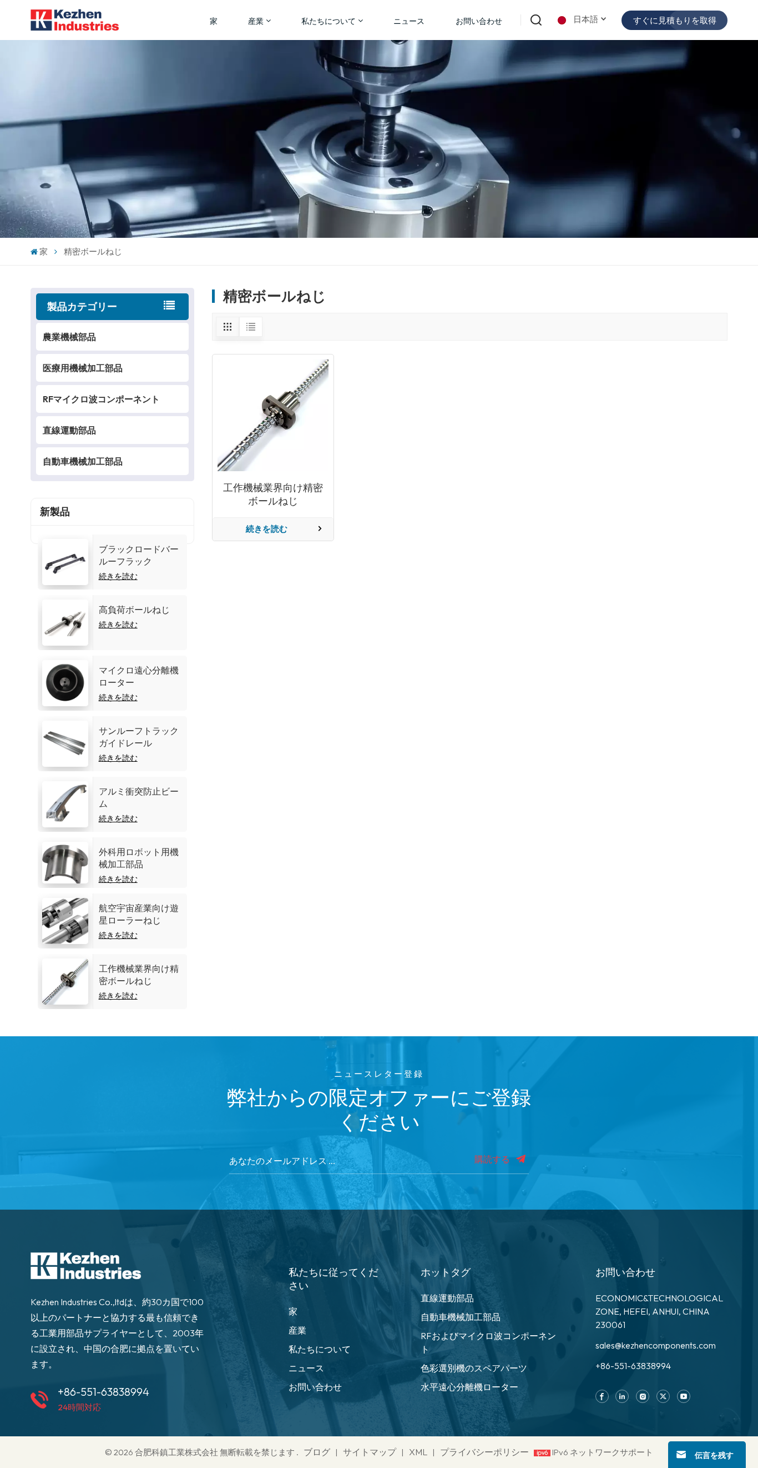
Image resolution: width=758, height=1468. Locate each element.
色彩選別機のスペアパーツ (474, 1368)
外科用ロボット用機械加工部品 (139, 858)
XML (418, 1451)
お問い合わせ (479, 21)
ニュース (409, 21)
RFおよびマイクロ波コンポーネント (488, 1342)
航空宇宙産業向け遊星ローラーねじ (139, 914)
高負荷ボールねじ (134, 609)
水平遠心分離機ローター (469, 1386)
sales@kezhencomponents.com (655, 1345)
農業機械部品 (69, 336)
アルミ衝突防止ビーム (139, 797)
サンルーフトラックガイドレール (139, 736)
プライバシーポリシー (484, 1451)
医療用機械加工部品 (83, 367)
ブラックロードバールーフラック (139, 555)
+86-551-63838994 (103, 1392)
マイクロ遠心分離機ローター (139, 676)
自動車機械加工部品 (83, 461)
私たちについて (328, 21)
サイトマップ (370, 1451)
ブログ (317, 1451)
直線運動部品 (69, 430)
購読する (493, 1159)
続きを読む (118, 576)
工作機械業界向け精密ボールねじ (139, 974)
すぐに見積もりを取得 (674, 20)
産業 (297, 1330)
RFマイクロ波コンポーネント (101, 399)
